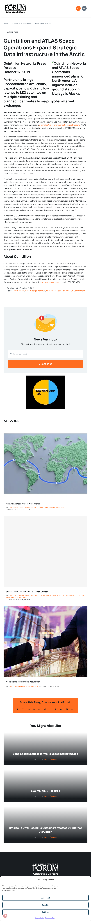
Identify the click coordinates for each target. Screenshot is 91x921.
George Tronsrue (37, 290)
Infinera (22, 686)
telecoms (51, 507)
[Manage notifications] (5, 916)
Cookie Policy (39, 918)
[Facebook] (17, 709)
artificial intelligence (18, 595)
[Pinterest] (56, 709)
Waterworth (60, 507)
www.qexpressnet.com (50, 282)
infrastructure (17, 507)
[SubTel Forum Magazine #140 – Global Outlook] (45, 551)
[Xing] (67, 709)
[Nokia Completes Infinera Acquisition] (45, 607)
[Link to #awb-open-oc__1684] (84, 8)
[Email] (72, 709)
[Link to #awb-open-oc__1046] (78, 8)
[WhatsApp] (39, 709)
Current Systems (50, 759)
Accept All (45, 898)
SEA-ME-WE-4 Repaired (45, 791)
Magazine (30, 595)
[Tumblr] (50, 709)
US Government (78, 290)
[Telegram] (45, 709)
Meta (33, 507)
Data (27, 290)
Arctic (15, 290)
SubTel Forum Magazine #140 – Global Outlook (27, 591)
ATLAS (21, 290)
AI (11, 507)
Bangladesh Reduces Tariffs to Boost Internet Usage (45, 754)
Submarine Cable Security (68, 595)
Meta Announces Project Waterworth (23, 503)
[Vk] (61, 709)
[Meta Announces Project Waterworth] (45, 429)
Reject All (45, 905)
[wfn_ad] (45, 376)
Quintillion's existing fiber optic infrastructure (59, 125)
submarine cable (41, 507)
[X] (23, 709)
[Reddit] (28, 709)
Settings (45, 912)
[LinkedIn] (34, 709)
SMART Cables (39, 595)
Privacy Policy (50, 918)
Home (6, 23)
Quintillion (51, 290)
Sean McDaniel (63, 290)
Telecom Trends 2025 (18, 597)
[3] (45, 862)
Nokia (28, 686)
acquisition (14, 686)
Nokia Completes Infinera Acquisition (23, 681)
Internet (27, 507)
